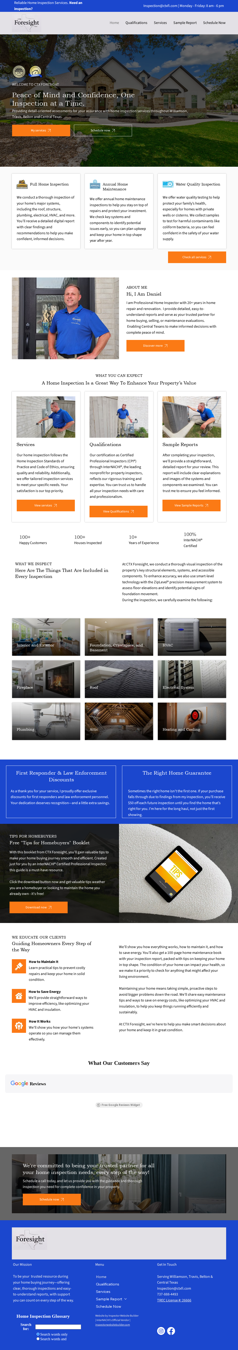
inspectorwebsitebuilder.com (112, 1325)
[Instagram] (161, 1331)
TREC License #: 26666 (174, 1300)
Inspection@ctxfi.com (160, 5)
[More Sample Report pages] (125, 1299)
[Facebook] (171, 1331)
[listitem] (37, 540)
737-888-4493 (167, 1294)
